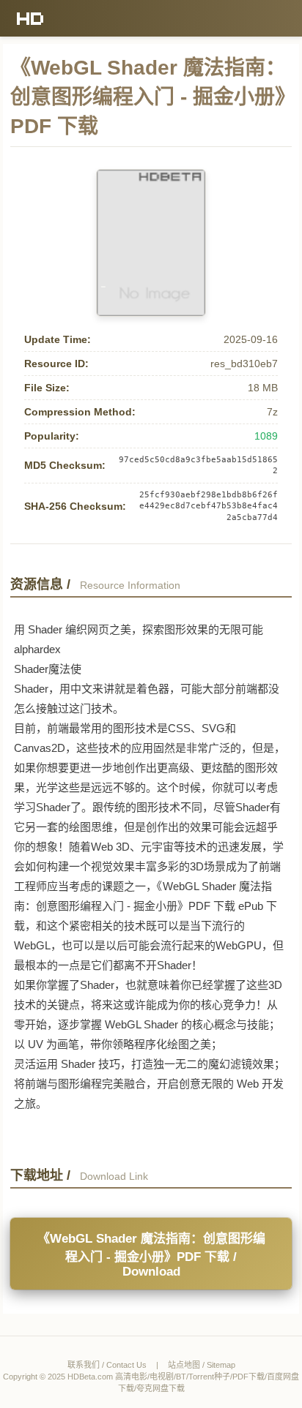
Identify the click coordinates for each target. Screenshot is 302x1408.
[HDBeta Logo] (30, 18)
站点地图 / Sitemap (201, 1364)
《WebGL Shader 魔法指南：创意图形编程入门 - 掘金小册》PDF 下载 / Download (151, 1255)
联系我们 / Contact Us (107, 1364)
